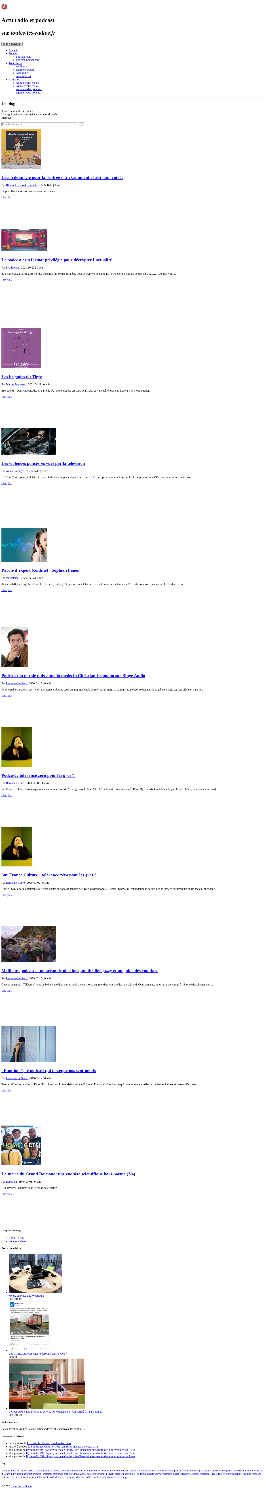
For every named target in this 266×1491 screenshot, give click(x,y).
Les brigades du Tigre (21, 376)
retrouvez (246, 1473)
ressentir (236, 1473)
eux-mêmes (142, 1470)
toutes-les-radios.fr (21, 1486)
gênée (229, 1470)
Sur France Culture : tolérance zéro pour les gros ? (49, 875)
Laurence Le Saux (17, 683)
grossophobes (218, 1470)
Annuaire (14, 79)
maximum (58, 1473)
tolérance (42, 1477)
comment (75, 1470)
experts (152, 1470)
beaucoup (55, 1470)
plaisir (126, 1473)
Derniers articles (25, 69)
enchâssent (130, 1470)
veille (89, 1477)
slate (3, 1477)
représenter (226, 1473)
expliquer (173, 1470)
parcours (91, 1473)
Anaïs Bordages (15, 471)
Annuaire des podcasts (29, 89)
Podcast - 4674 (17, 1241)
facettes (182, 1470)
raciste (185, 1473)
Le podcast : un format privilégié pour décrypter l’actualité (56, 259)
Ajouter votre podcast (28, 92)
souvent (18, 1477)
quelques (177, 1473)
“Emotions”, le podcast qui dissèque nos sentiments (48, 1070)
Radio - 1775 (16, 1237)
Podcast (13, 53)
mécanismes (80, 1473)
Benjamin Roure (16, 783)
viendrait (96, 1477)
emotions (120, 1470)
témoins (81, 1477)
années (23, 1470)
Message (6, 117)
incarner (5, 1473)
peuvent (110, 1473)
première (167, 1473)
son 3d (10, 1477)
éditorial (106, 1477)
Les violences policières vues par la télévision (43, 463)
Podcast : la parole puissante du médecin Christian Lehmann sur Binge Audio (73, 675)
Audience (21, 66)
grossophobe (205, 1470)
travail (50, 1477)
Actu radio (22, 72)
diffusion (85, 1470)
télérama (58, 1477)
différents (95, 1470)
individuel (15, 1473)
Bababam (12, 1181)
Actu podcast (23, 76)
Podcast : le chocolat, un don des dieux (49, 1443)
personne (100, 1473)
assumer (38, 1470)
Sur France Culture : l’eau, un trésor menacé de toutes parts (64, 1446)
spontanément (30, 1477)
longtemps (47, 1473)
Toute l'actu (15, 63)
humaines (247, 1470)
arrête (30, 1470)
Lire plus (6, 197)
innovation (27, 1473)
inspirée (37, 1473)
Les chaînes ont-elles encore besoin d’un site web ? (38, 1353)
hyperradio (257, 1470)
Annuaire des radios (27, 82)
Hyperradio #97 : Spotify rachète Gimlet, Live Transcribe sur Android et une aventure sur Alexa (80, 1449)
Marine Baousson (16, 384)
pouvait (158, 1473)
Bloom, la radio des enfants (22, 185)
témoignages (70, 1477)
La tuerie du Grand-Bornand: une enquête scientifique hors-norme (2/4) (68, 1174)
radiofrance (206, 1473)
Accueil (13, 50)
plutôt (133, 1473)
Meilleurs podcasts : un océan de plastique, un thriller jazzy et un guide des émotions (79, 970)
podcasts (149, 1473)
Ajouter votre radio (27, 86)
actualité (5, 1470)
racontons (194, 1473)
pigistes (119, 1473)
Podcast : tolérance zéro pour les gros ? (38, 775)
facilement (192, 1470)
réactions (256, 1473)
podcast (141, 1473)
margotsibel (13, 577)
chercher (65, 1470)
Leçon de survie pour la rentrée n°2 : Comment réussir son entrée (62, 177)
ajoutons (15, 1470)
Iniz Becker (13, 267)
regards (216, 1473)
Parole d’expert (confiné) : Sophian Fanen (40, 570)
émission (115, 1477)
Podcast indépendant (27, 59)
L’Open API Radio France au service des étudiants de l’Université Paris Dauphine (55, 1411)
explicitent (162, 1470)
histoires (237, 1470)
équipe (124, 1477)
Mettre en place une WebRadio (26, 1295)
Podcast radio (23, 56)
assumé (46, 1470)
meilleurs (68, 1473)
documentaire (108, 1470)
